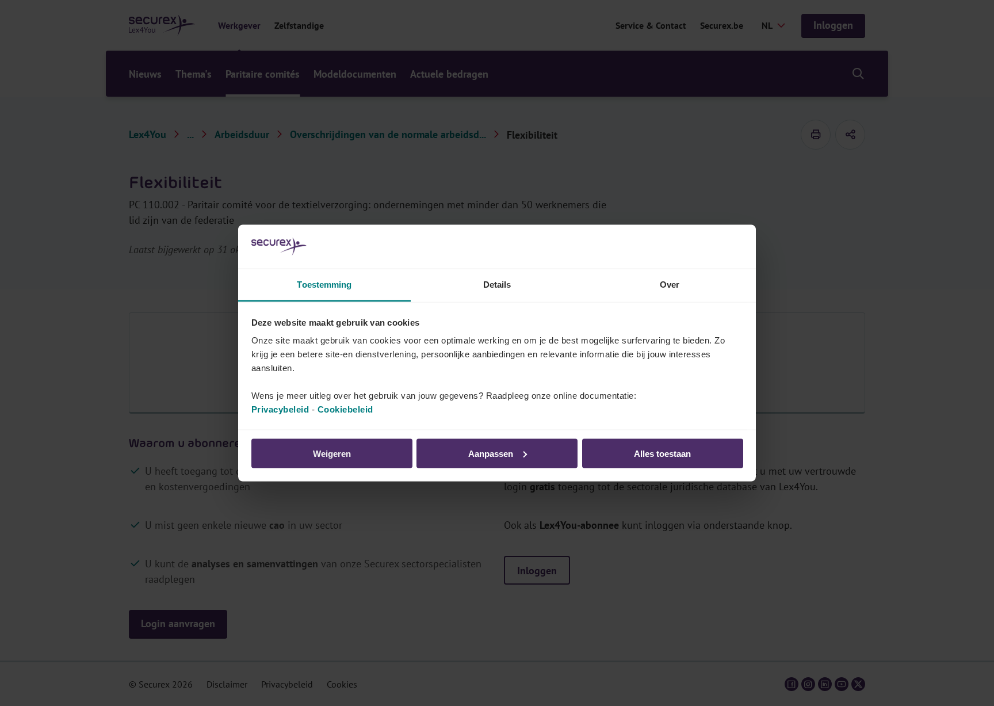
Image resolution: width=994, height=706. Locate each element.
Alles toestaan (662, 453)
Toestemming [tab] (324, 284)
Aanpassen (490, 453)
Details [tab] (497, 284)
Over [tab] (669, 284)
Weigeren (332, 453)
